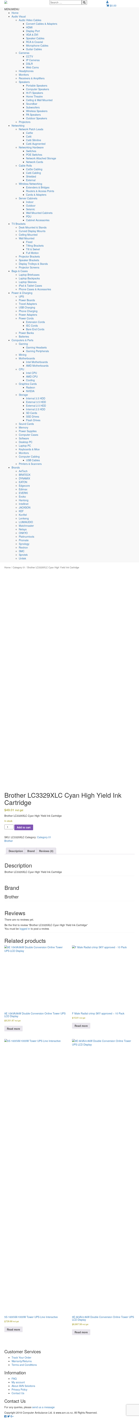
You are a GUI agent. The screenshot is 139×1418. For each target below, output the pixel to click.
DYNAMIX (24, 478)
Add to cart (24, 827)
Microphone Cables (37, 45)
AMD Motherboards (37, 365)
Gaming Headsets (36, 347)
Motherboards (27, 358)
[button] (11, 9)
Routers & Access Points (40, 191)
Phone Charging (28, 311)
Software (24, 438)
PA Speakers (33, 114)
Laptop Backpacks (29, 278)
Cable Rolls (25, 165)
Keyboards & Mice (29, 449)
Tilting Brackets (35, 245)
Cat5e (29, 133)
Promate (24, 540)
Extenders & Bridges (37, 187)
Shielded (31, 176)
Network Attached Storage (41, 158)
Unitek (22, 558)
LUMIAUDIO (26, 522)
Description (16, 851)
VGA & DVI (32, 34)
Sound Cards (26, 424)
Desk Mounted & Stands (33, 227)
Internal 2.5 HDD (35, 409)
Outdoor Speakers (36, 118)
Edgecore (24, 485)
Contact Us (18, 1393)
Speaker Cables (35, 38)
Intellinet (23, 504)
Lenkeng (24, 518)
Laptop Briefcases (29, 274)
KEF (21, 511)
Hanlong (23, 500)
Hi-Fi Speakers (34, 93)
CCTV (29, 56)
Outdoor (30, 205)
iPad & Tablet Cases (30, 285)
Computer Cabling (29, 456)
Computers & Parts (22, 340)
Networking (18, 125)
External (30, 180)
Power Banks (26, 333)
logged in (25, 928)
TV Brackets (19, 224)
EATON (23, 482)
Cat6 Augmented (35, 143)
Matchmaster (26, 525)
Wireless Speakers (36, 111)
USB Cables (33, 460)
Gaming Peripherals (37, 351)
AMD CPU (32, 376)
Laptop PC (25, 445)
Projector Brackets (29, 256)
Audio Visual (19, 16)
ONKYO (23, 533)
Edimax (23, 489)
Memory (23, 427)
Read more (13, 1028)
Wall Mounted (26, 238)
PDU (28, 216)
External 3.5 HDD (36, 402)
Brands (16, 467)
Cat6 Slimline (33, 140)
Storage (23, 394)
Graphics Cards (28, 384)
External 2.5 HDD (36, 405)
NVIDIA (30, 391)
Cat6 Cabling (33, 173)
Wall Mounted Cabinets (39, 213)
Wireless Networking (30, 184)
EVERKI (23, 493)
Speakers (24, 82)
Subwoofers (33, 107)
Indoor (29, 202)
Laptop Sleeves (28, 282)
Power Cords (26, 318)
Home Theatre (34, 96)
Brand (31, 851)
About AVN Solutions (23, 1386)
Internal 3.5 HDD (35, 398)
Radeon (30, 387)
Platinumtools (26, 536)
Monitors (24, 74)
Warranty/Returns (22, 1361)
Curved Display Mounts (32, 231)
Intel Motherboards (37, 362)
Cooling (30, 380)
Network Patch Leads (31, 129)
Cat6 (28, 136)
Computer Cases (28, 434)
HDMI (29, 27)
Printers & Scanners (30, 464)
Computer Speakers (37, 89)
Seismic (30, 209)
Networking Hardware (31, 147)
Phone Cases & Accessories (35, 289)
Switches (31, 151)
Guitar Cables (34, 49)
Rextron (23, 547)
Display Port (33, 31)
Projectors (24, 122)
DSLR (29, 63)
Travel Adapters (28, 304)
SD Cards (31, 413)
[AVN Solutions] (5, 2)
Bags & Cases (20, 271)
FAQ (14, 1378)
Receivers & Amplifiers (32, 78)
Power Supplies (28, 431)
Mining (22, 354)
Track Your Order (21, 1357)
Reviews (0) (46, 851)
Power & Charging (22, 293)
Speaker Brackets (29, 260)
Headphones (26, 71)
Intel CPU (31, 373)
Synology (24, 544)
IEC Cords (32, 325)
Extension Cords (35, 322)
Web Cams (32, 67)
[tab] (16, 851)
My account (18, 1382)
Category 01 (19, 567)
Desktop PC (25, 442)
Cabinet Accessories (37, 220)
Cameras (24, 53)
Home (15, 13)
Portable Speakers (36, 85)
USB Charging (27, 307)
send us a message (43, 1407)
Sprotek (23, 555)
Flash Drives (33, 420)
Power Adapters (28, 314)
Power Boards (27, 300)
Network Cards (34, 162)
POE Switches (34, 154)
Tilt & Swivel (33, 249)
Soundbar (31, 103)
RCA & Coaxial (34, 42)
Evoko (22, 496)
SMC (21, 551)
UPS (21, 296)
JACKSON (24, 507)
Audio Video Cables (30, 20)
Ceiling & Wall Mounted (39, 100)
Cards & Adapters (36, 194)
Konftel (23, 514)
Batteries (24, 336)
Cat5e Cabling (34, 169)
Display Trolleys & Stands (33, 264)
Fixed (29, 242)
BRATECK (24, 474)
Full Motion (32, 253)
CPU (21, 369)
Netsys (23, 529)
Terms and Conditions (24, 1365)
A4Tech (23, 471)
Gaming (23, 344)
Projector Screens (29, 267)
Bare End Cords (35, 329)
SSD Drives (32, 416)
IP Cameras (33, 60)
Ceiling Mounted (28, 234)
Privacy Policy (19, 1389)
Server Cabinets (28, 198)
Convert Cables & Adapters (41, 23)
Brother (8, 841)
